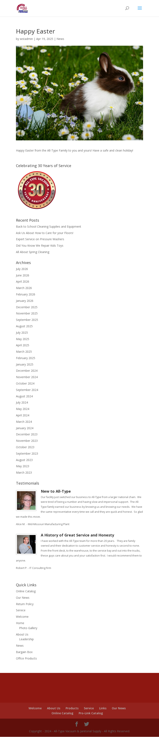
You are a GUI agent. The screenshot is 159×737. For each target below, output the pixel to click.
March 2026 (24, 288)
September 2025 (27, 320)
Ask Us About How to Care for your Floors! (44, 233)
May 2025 (22, 339)
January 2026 (24, 301)
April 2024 (22, 415)
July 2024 (22, 402)
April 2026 (22, 281)
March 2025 (24, 352)
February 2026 (25, 294)
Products (72, 708)
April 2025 (22, 345)
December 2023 (26, 434)
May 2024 (22, 409)
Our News (22, 598)
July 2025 (22, 332)
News (60, 39)
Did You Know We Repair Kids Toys (39, 245)
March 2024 (24, 422)
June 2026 (22, 275)
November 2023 (27, 441)
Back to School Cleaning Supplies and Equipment (48, 226)
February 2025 (25, 358)
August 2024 (24, 396)
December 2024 (26, 371)
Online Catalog (26, 591)
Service (20, 610)
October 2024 (25, 383)
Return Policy (25, 604)
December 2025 (26, 307)
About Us (22, 634)
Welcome (22, 617)
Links (102, 708)
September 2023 (27, 453)
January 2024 (24, 428)
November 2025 (27, 313)
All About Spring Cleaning (32, 252)
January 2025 (24, 364)
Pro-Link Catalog (91, 713)
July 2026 (22, 269)
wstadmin (26, 39)
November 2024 (27, 377)
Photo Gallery (28, 628)
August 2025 (24, 326)
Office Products (26, 658)
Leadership (26, 639)
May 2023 (22, 466)
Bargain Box (24, 652)
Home (20, 623)
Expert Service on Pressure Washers (40, 239)
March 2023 (24, 472)
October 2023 (25, 447)
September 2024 (27, 390)
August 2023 (24, 460)
